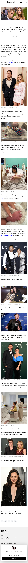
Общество (16, 537)
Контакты (13, 543)
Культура (6, 537)
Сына (2, 198)
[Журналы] (21, 2)
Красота (11, 537)
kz (23, 2)
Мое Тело (7, 538)
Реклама (9, 543)
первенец (11, 62)
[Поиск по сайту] (26, 2)
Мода (2, 537)
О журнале (3, 543)
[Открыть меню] (1, 2)
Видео (2, 538)
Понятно (14, 558)
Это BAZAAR (22, 537)
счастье (7, 281)
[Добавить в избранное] (15, 521)
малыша (21, 113)
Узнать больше (15, 555)
